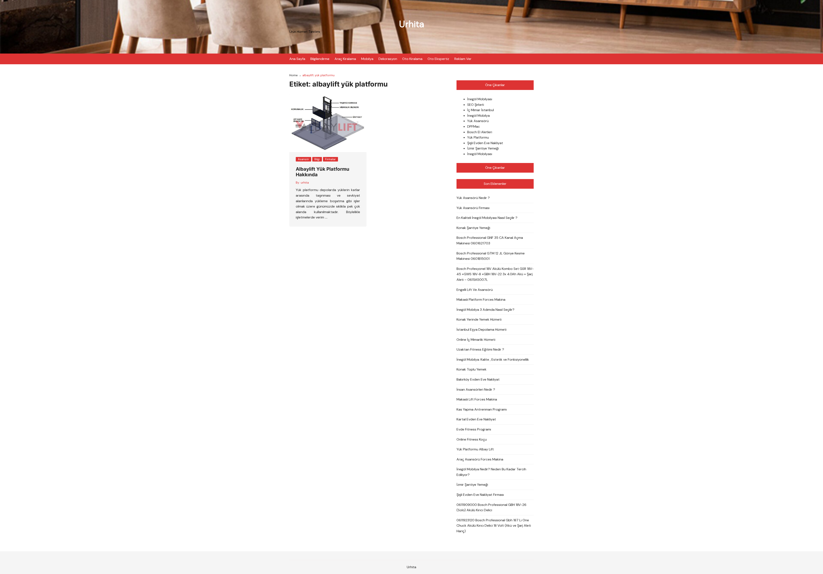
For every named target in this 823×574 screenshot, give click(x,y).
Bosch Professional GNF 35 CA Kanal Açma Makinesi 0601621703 (490, 240)
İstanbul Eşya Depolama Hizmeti (481, 329)
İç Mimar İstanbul (480, 110)
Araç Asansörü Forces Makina (480, 459)
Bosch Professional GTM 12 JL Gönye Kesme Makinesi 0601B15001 (491, 256)
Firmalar (330, 159)
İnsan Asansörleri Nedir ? (476, 389)
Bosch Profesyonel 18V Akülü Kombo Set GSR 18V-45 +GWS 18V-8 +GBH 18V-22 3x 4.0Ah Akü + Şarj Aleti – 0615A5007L (495, 274)
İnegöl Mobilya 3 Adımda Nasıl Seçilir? (485, 309)
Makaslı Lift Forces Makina (477, 399)
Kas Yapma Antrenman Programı (482, 409)
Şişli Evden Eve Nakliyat (485, 143)
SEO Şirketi (475, 104)
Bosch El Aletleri (479, 132)
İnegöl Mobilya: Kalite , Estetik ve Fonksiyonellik (493, 359)
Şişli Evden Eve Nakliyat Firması (480, 494)
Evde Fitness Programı (474, 429)
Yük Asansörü (478, 121)
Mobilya (367, 59)
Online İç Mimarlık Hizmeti (476, 339)
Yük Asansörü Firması (473, 208)
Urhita (411, 24)
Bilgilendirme (319, 59)
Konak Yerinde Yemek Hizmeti (479, 319)
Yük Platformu (478, 137)
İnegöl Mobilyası (479, 99)
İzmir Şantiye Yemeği (483, 148)
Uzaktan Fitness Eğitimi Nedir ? (480, 349)
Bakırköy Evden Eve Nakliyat (478, 379)
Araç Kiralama (345, 59)
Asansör (303, 159)
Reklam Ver (463, 59)
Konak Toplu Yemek (472, 369)
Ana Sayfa (297, 59)
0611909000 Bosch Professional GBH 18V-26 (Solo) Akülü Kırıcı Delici (491, 507)
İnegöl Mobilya (478, 115)
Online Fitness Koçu (472, 439)
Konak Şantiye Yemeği (473, 228)
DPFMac (473, 126)
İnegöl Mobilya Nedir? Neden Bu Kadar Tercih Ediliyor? (491, 472)
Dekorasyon (387, 59)
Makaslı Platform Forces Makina (481, 299)
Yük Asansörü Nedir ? (473, 198)
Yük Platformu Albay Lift (475, 449)
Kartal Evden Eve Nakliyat (476, 419)
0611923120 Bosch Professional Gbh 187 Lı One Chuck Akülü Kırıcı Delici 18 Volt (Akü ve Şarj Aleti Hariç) (494, 525)
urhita (305, 182)
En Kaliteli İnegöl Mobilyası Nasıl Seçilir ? (487, 217)
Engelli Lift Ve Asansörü (475, 289)
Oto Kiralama (412, 59)
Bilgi (317, 159)
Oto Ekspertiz (438, 59)
